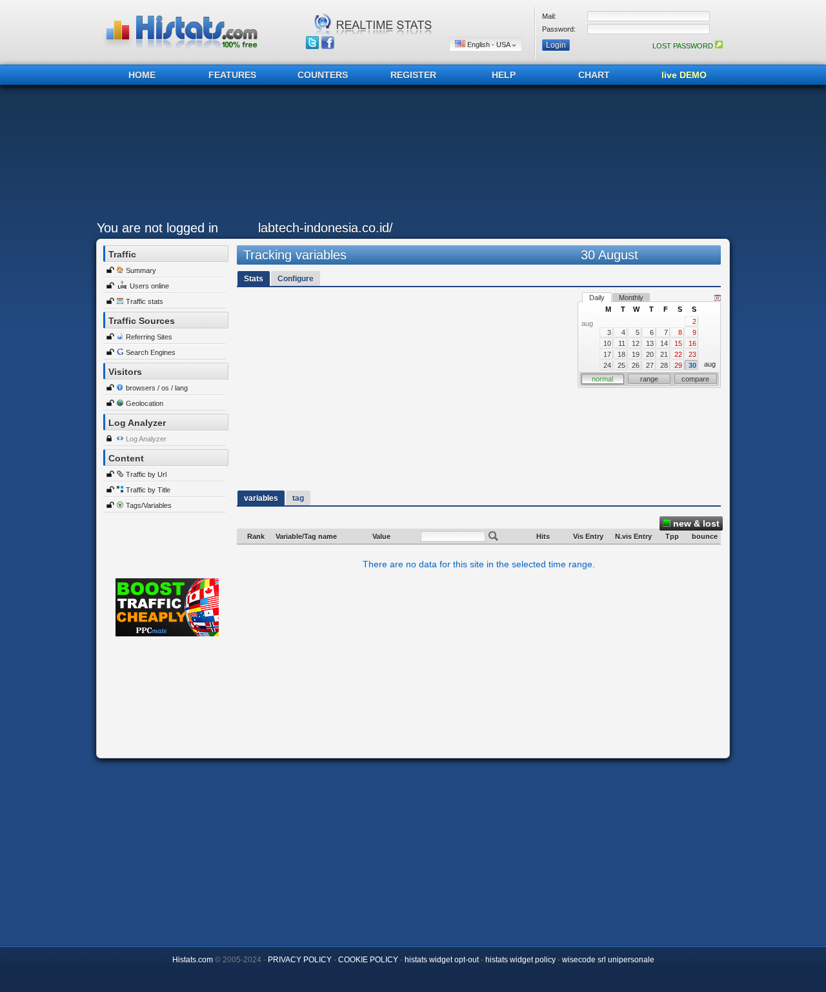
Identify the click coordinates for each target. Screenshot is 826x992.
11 (621, 343)
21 (664, 354)
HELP (504, 75)
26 (636, 365)
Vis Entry (588, 536)
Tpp (672, 536)
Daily (597, 297)
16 (692, 343)
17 (607, 354)
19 (636, 354)
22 (678, 354)
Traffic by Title (148, 490)
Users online (149, 286)
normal (602, 379)
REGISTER (413, 75)
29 (678, 365)
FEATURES (232, 75)
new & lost (695, 523)
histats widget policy (520, 959)
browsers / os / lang (157, 388)
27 (650, 365)
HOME (142, 75)
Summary (141, 270)
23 (692, 354)
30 (692, 365)
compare (695, 379)
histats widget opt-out (442, 959)
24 (607, 365)
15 (678, 343)
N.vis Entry (633, 536)
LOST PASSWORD (683, 46)
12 (636, 343)
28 (664, 365)
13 (650, 343)
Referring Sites (149, 337)
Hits (543, 536)
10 (607, 343)
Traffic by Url (146, 474)
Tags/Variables (149, 505)
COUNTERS (322, 75)
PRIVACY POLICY (300, 959)
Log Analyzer (146, 439)
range (649, 379)
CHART (594, 75)
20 (650, 354)
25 (621, 365)
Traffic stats (144, 301)
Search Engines (151, 352)
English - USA (488, 44)
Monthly (631, 297)
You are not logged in (157, 228)
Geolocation (144, 403)
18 (621, 354)
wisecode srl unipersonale (608, 959)
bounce (705, 536)
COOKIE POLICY (368, 959)
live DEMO (684, 75)
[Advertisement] (410, 156)
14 (664, 343)
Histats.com (192, 959)
